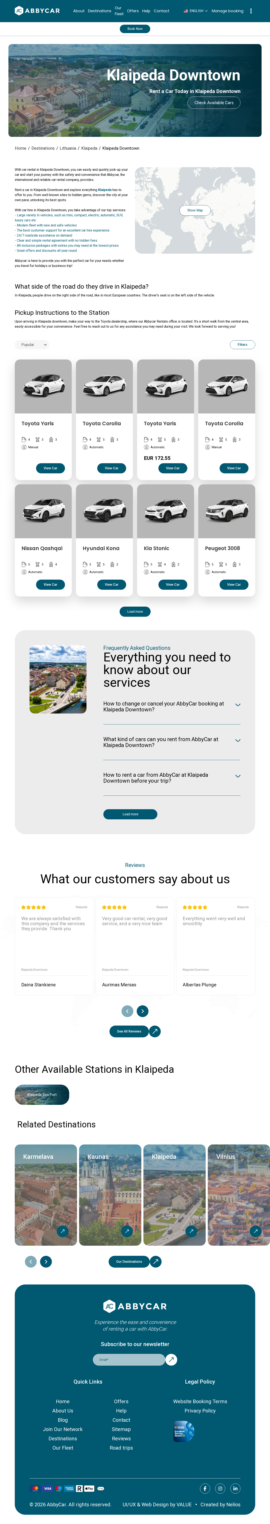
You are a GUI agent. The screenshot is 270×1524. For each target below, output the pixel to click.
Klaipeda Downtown (120, 148)
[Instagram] (220, 1489)
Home (20, 148)
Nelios (233, 1504)
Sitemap (121, 1429)
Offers (133, 10)
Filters (242, 345)
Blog (63, 1420)
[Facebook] (205, 1489)
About (79, 10)
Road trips (121, 1448)
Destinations (99, 10)
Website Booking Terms (200, 1401)
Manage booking (227, 10)
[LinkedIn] (235, 1489)
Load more (135, 612)
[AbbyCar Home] (135, 1307)
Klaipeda (89, 148)
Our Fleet (119, 10)
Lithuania (68, 148)
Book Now (135, 29)
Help (146, 10)
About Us (62, 1411)
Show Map (195, 210)
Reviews (121, 1439)
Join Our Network (63, 1429)
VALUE (184, 1504)
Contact (161, 10)
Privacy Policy (200, 1411)
